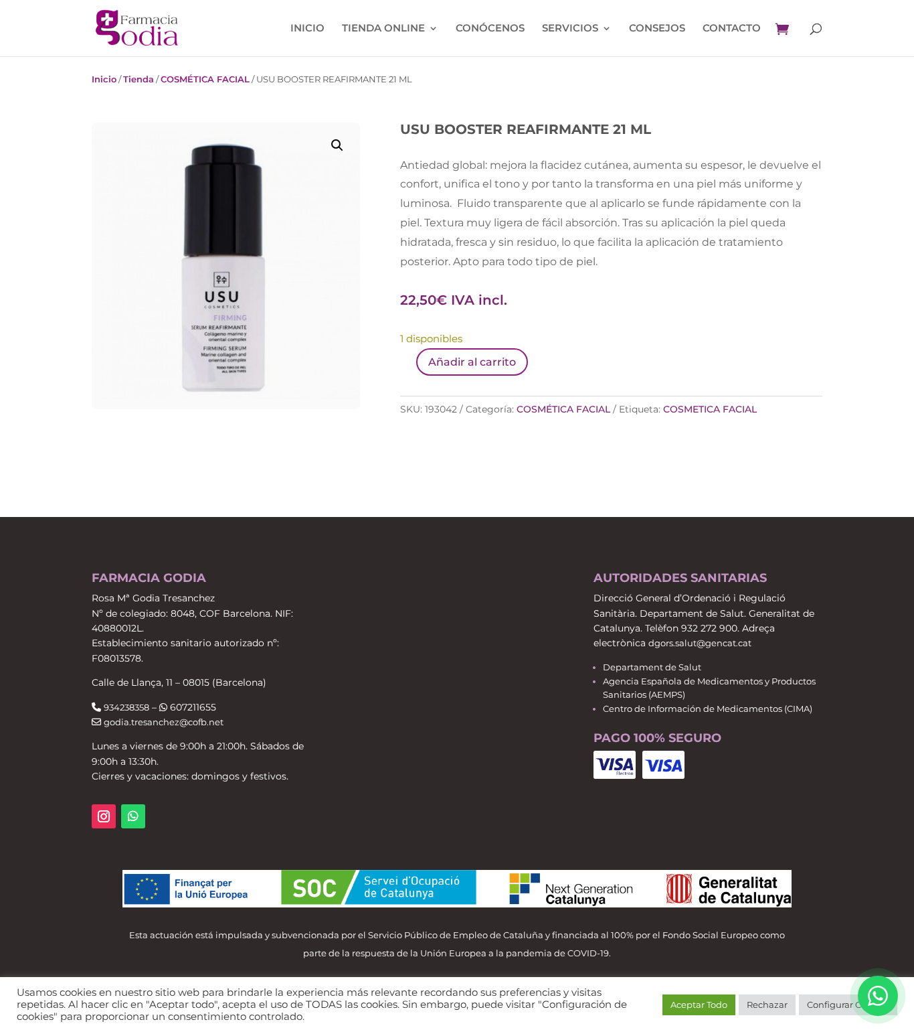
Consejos (657, 28)
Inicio (307, 28)
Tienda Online (383, 28)
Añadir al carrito (472, 362)
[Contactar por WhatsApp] (878, 996)
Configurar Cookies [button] (848, 1004)
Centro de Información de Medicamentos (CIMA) (707, 708)
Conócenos (490, 28)
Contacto (732, 28)
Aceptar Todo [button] (698, 1004)
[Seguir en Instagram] (104, 816)
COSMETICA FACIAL (710, 409)
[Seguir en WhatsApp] (133, 816)
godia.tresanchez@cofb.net (163, 722)
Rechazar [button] (767, 1004)
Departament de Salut (652, 667)
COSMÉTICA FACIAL (205, 79)
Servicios (570, 28)
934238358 (126, 707)
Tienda (138, 79)
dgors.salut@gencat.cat (699, 643)
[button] (337, 145)
